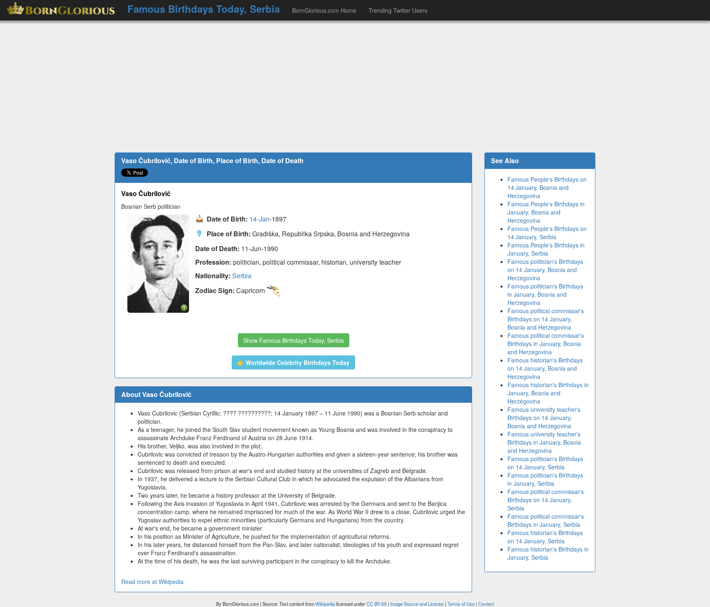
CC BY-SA (377, 603)
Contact (486, 603)
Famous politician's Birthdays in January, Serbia (545, 479)
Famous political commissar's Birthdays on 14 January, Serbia (545, 499)
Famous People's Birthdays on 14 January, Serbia (547, 232)
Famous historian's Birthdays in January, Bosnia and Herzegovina (548, 393)
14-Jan (259, 219)
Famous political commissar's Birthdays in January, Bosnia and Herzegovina (545, 343)
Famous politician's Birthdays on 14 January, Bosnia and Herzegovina (545, 269)
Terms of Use (461, 603)
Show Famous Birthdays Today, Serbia (293, 340)
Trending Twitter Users (398, 10)
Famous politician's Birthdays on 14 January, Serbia (545, 463)
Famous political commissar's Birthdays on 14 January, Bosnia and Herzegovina (545, 319)
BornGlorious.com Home (324, 10)
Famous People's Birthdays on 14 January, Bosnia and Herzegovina (547, 187)
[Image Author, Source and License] (184, 307)
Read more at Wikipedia (152, 581)
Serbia (241, 275)
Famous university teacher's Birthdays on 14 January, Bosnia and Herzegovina (544, 417)
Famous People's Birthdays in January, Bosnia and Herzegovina (546, 212)
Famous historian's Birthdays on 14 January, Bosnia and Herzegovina (545, 368)
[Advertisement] (355, 86)
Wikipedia (325, 603)
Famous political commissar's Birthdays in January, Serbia (545, 520)
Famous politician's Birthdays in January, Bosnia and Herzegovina (545, 294)
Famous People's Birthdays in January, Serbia (546, 249)
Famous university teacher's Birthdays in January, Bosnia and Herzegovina (544, 442)
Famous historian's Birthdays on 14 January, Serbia (545, 537)
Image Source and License (417, 603)
